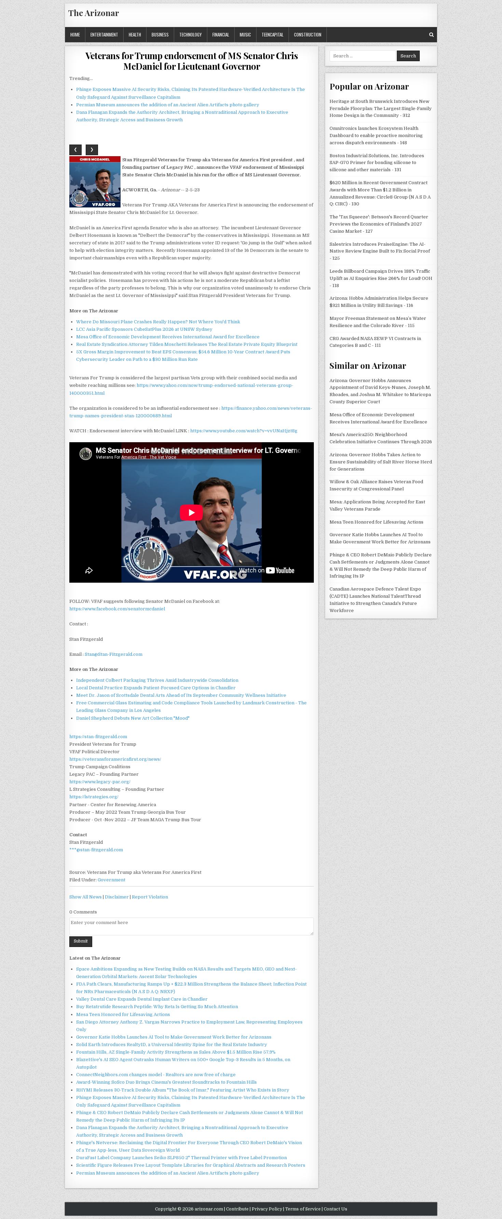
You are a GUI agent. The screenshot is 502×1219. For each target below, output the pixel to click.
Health (135, 34)
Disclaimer (117, 896)
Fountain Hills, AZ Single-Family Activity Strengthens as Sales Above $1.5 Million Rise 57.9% (176, 1052)
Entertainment (104, 34)
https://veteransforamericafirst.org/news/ (115, 759)
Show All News (85, 896)
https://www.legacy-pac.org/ (99, 781)
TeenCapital (272, 34)
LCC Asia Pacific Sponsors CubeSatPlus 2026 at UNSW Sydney (144, 329)
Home (75, 34)
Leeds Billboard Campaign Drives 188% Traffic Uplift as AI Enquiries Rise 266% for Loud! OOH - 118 (381, 278)
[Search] (431, 34)
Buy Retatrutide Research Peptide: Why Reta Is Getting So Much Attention (157, 1006)
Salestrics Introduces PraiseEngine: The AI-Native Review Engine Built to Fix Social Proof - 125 (380, 251)
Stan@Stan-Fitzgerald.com (113, 654)
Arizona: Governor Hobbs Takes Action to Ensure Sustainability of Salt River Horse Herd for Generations (381, 462)
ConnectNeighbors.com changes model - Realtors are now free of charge (156, 1074)
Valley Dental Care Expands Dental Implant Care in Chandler (142, 999)
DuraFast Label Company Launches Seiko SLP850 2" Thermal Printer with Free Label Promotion (181, 1157)
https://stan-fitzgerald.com (98, 736)
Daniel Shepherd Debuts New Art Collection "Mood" (133, 718)
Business (160, 34)
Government (111, 879)
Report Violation (150, 896)
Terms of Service (303, 1209)
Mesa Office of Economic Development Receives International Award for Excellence (168, 336)
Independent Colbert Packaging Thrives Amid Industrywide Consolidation (157, 680)
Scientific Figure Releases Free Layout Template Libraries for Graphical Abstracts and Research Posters (190, 1165)
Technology (190, 34)
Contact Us (335, 1209)
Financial (220, 34)
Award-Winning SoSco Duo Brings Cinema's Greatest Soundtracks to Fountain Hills (166, 1082)
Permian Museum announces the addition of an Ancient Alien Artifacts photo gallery (167, 104)
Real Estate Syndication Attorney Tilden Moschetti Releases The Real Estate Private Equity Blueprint (186, 344)
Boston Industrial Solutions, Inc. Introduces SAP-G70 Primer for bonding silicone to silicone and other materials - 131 (377, 163)
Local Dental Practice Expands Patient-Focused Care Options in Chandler (156, 687)
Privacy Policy (267, 1209)
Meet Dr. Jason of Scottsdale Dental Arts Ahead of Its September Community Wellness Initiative (181, 695)
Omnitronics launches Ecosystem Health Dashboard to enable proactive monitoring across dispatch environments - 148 (376, 135)
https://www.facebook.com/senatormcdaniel (117, 608)
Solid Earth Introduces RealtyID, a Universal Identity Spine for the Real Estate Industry (171, 1044)
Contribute (237, 1209)
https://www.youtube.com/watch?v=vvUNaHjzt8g (243, 430)
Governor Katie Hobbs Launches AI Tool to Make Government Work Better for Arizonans (173, 1037)
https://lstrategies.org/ (93, 796)
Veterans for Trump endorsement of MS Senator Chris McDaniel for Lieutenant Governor (191, 61)
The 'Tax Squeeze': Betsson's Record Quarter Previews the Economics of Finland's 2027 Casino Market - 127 (379, 224)
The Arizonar (93, 12)
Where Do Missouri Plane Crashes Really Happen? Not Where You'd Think (158, 321)
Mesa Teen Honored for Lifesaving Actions (123, 1014)
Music (245, 34)
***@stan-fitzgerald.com (96, 849)
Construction (307, 34)
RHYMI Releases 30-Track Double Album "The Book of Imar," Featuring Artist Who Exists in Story (182, 1090)
